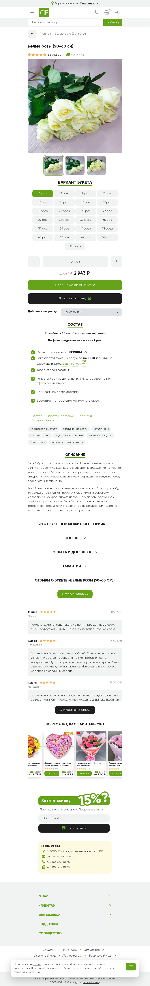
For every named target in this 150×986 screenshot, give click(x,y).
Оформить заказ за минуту (73, 285)
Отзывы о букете (42, 420)
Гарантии (85, 416)
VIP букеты (70, 950)
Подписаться (77, 828)
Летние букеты (72, 955)
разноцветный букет (44, 429)
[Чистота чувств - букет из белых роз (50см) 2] (75, 165)
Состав (36, 416)
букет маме (102, 429)
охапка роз (38, 442)
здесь (100, 809)
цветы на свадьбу (101, 435)
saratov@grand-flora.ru (61, 856)
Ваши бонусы (72, 364)
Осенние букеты (45, 955)
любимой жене (40, 435)
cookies (37, 964)
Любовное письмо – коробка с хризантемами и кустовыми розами (57, 764)
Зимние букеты (93, 950)
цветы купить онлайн (70, 435)
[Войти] (117, 13)
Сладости (49, 950)
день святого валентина (68, 442)
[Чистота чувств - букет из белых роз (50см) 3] (96, 165)
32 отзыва (54, 54)
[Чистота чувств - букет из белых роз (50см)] (53, 165)
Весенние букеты (100, 955)
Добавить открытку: (43, 311)
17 (121, 768)
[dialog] (96, 13)
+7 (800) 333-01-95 (58, 862)
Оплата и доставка (60, 416)
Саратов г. (87, 3)
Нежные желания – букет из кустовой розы (89, 764)
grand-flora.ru (90, 982)
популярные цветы (75, 429)
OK (131, 966)
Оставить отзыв (73, 594)
